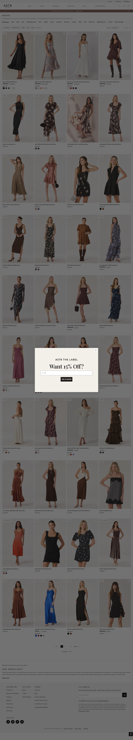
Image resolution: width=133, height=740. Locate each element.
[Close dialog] (95, 350)
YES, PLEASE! (66, 379)
